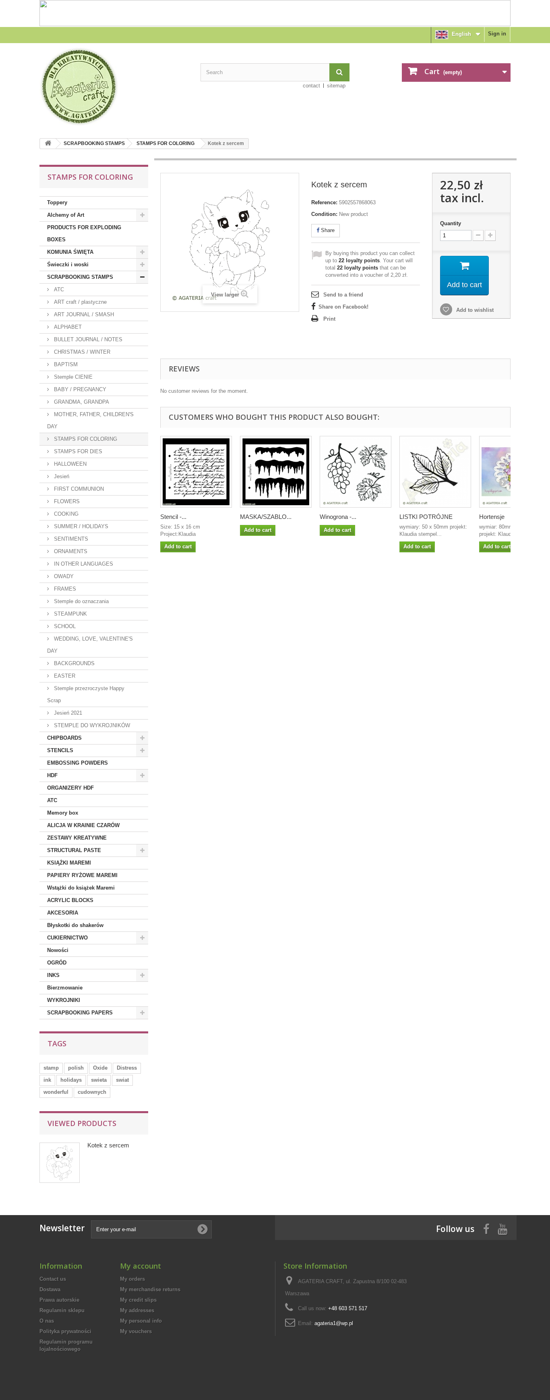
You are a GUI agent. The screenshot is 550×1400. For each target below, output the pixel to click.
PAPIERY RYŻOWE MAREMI (82, 875)
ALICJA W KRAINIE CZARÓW (83, 825)
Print (329, 319)
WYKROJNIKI (63, 1000)
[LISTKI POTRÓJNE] (435, 472)
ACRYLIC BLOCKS (70, 900)
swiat (122, 1080)
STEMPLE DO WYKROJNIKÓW (91, 725)
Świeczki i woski (68, 264)
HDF (52, 775)
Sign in (497, 34)
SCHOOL (64, 626)
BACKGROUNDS (73, 663)
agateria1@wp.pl (333, 1323)
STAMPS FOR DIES (77, 451)
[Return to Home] (48, 144)
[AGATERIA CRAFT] (113, 86)
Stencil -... (173, 516)
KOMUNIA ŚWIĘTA (70, 252)
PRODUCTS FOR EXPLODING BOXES (84, 233)
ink (47, 1080)
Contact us (52, 1279)
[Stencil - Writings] (196, 472)
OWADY (63, 576)
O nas (46, 1321)
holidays (71, 1080)
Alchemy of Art (65, 215)
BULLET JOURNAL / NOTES (87, 339)
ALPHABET (67, 327)
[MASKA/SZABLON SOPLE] (276, 472)
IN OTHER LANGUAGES (82, 564)
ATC (58, 289)
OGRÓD (56, 963)
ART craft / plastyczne (79, 302)
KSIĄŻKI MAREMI (69, 863)
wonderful (55, 1092)
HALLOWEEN (69, 464)
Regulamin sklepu (62, 1310)
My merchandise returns (150, 1289)
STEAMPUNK (69, 614)
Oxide (100, 1068)
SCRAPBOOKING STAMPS (94, 143)
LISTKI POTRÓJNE (426, 516)
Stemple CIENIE (72, 377)
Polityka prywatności (65, 1331)
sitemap (336, 86)
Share (327, 230)
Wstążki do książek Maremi (81, 888)
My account (140, 1266)
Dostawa (49, 1289)
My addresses (137, 1310)
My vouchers (136, 1331)
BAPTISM (65, 364)
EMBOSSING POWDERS (77, 763)
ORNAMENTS (69, 551)
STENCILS (60, 750)
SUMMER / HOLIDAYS (80, 526)
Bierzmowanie (65, 988)
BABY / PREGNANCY (79, 389)
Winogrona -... (338, 516)
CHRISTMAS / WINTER (81, 352)
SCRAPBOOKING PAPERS (80, 1013)
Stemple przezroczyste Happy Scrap (85, 694)
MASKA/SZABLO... (266, 516)
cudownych (92, 1092)
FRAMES (64, 589)
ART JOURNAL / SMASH (83, 314)
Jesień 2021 (67, 713)
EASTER (63, 676)
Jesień (60, 476)
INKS (53, 975)
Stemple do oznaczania (80, 601)
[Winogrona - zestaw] (355, 472)
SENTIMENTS (70, 539)
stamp (51, 1068)
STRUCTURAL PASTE (74, 850)
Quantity (450, 223)
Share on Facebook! (343, 307)
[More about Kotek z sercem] (59, 1163)
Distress (127, 1068)
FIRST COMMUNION (78, 489)
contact (311, 86)
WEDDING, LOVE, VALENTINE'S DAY (90, 645)
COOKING (65, 514)
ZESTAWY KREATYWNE (77, 838)
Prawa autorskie (59, 1300)
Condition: (324, 214)
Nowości (57, 950)
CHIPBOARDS (64, 738)
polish (76, 1068)
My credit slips (138, 1300)
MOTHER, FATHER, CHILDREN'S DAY (90, 420)
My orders (132, 1279)
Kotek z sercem (108, 1145)
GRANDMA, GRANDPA (80, 402)
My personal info (141, 1321)
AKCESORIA (62, 913)
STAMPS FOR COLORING (165, 143)
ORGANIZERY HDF (70, 788)
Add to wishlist (474, 310)
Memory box (62, 813)
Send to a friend (343, 295)
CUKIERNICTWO (67, 938)
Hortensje (492, 516)
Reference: (324, 202)
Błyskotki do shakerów (75, 925)
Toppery (57, 202)
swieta (99, 1080)
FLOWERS (66, 501)
